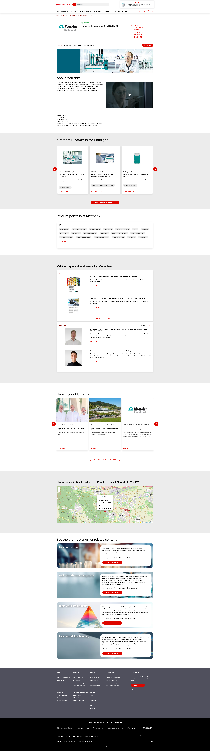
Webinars (92, 706)
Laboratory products (95, 677)
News (74, 45)
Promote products (95, 683)
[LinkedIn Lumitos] (152, 741)
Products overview (95, 685)
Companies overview (79, 685)
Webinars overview (62, 700)
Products (67, 45)
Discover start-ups (78, 677)
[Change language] (148, 11)
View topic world (112, 562)
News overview (61, 680)
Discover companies (78, 675)
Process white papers (112, 680)
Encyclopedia (77, 695)
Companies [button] (64, 11)
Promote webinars (62, 698)
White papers (93, 700)
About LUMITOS (77, 736)
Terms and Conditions (70, 741)
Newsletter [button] (126, 11)
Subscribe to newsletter (63, 677)
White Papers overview (112, 685)
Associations (76, 680)
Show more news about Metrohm (105, 459)
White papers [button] (97, 11)
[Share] (144, 11)
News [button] (57, 11)
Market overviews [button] (85, 11)
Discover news (61, 675)
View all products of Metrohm (105, 203)
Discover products (95, 675)
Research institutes (78, 700)
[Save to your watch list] (139, 11)
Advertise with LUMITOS (63, 736)
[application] (129, 95)
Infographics (76, 698)
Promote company (78, 683)
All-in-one (92, 708)
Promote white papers (112, 683)
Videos (75, 703)
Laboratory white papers (113, 677)
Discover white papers (112, 675)
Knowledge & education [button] (112, 11)
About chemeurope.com (91, 736)
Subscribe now (138, 685)
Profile (59, 45)
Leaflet (142, 522)
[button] (129, 95)
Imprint (59, 741)
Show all (64, 241)
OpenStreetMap (149, 522)
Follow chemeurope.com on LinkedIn (140, 689)
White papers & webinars (86, 45)
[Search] (107, 5)
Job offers (92, 703)
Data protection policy (85, 741)
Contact (149, 45)
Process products (94, 680)
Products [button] (73, 11)
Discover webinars (62, 695)
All (73, 4)
